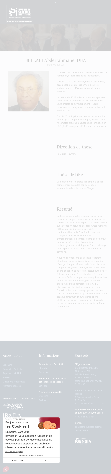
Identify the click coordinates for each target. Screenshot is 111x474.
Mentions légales (12, 385)
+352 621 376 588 (85, 416)
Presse (6, 377)
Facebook (44, 372)
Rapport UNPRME (12, 373)
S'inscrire (43, 395)
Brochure (7, 364)
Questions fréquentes (14, 381)
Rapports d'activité (12, 369)
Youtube (43, 385)
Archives (43, 400)
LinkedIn (43, 368)
